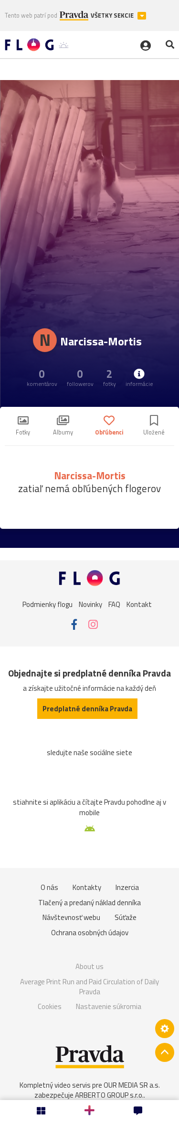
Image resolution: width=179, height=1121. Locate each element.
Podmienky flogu (47, 603)
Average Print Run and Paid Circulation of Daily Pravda (89, 987)
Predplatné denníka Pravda (87, 708)
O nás (49, 887)
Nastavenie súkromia (108, 1006)
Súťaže (126, 917)
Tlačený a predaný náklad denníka (89, 903)
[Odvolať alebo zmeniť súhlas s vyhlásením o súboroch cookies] (164, 1028)
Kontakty (87, 887)
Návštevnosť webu (71, 917)
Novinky (90, 603)
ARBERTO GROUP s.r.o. (109, 1095)
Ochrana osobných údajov (89, 933)
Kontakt (139, 603)
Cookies (50, 1006)
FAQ (114, 603)
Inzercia (127, 887)
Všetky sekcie (113, 15)
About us (89, 966)
